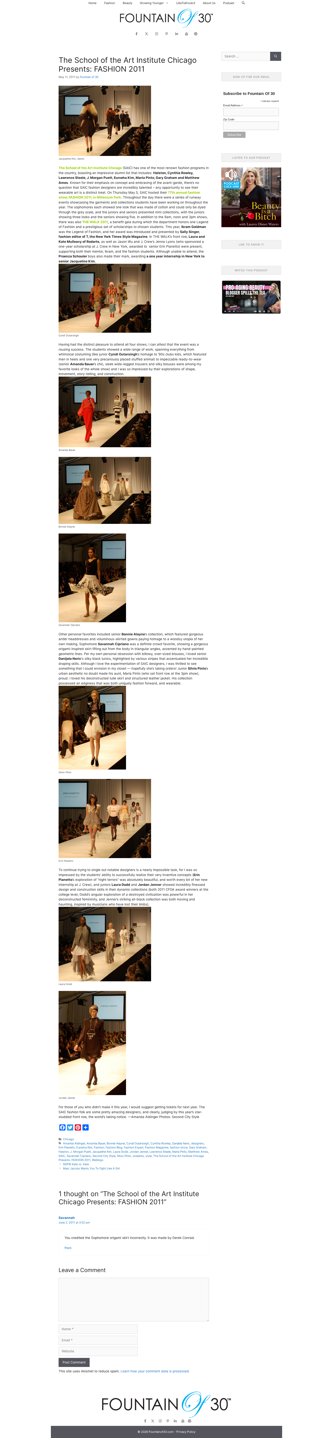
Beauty (127, 3)
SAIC (62, 1155)
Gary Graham (197, 1147)
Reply (68, 1247)
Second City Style (103, 1155)
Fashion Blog (114, 1147)
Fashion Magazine (156, 1147)
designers (197, 1143)
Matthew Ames (198, 1151)
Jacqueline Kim (102, 1151)
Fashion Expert (133, 1147)
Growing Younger (152, 3)
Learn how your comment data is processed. (155, 1371)
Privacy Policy (185, 1432)
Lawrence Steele (160, 1151)
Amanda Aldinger (74, 1143)
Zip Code (228, 119)
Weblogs (97, 1160)
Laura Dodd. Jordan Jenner (130, 1151)
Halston (64, 1151)
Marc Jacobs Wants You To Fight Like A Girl (91, 1168)
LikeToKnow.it (185, 3)
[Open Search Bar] (243, 3)
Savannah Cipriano (79, 1155)
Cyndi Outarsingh (137, 1143)
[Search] (275, 56)
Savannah (67, 1218)
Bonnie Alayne (116, 1143)
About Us (209, 3)
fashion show (179, 1147)
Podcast (228, 3)
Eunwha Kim (84, 1147)
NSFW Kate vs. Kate (76, 1164)
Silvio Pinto (124, 1155)
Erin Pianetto (67, 1147)
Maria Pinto (179, 1151)
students (138, 1155)
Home (92, 3)
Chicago (68, 1139)
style (148, 1155)
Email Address (233, 105)
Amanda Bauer (96, 1143)
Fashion (109, 3)
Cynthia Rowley (161, 1143)
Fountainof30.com (161, 1432)
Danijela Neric (181, 1143)
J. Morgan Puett (80, 1151)
